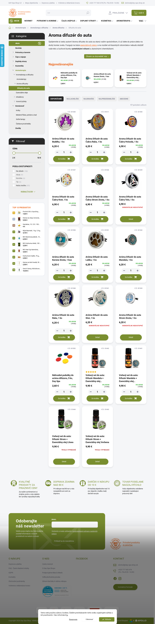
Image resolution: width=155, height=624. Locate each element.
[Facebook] (115, 578)
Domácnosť (19, 106)
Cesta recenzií (47, 564)
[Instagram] (120, 578)
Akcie (17, 43)
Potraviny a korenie (22, 52)
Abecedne (124, 99)
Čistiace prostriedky (23, 124)
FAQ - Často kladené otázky (19, 568)
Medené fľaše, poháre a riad (26, 115)
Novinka (20, 178)
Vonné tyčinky (21, 101)
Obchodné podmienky (17, 581)
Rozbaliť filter (27, 192)
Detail (131, 219)
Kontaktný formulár (125, 587)
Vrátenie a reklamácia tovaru (69, 3)
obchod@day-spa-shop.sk (128, 565)
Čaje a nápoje (20, 57)
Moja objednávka (31, 3)
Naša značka (22, 186)
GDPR (11, 573)
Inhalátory (20, 97)
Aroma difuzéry (22, 84)
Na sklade (21, 171)
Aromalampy (21, 79)
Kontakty (12, 577)
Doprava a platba (48, 3)
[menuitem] (15, 21)
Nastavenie (73, 619)
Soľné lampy (20, 119)
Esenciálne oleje (22, 93)
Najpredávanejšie (107, 99)
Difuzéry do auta (23, 88)
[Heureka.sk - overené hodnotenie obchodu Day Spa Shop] (56, 591)
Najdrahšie (89, 99)
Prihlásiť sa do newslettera (64, 541)
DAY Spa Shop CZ (15, 3)
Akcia (19, 175)
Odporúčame (56, 99)
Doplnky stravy (21, 61)
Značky (18, 128)
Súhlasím (108, 619)
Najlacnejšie (73, 99)
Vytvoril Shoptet (122, 621)
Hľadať (87, 13)
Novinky (18, 48)
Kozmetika (19, 66)
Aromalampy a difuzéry (24, 75)
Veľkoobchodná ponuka (51, 577)
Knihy (18, 110)
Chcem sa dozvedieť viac (96, 56)
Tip (18, 182)
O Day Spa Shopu (48, 568)
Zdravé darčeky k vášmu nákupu (54, 581)
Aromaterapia (20, 70)
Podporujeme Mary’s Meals (52, 573)
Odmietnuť (89, 619)
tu (67, 615)
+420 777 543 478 (126, 571)
